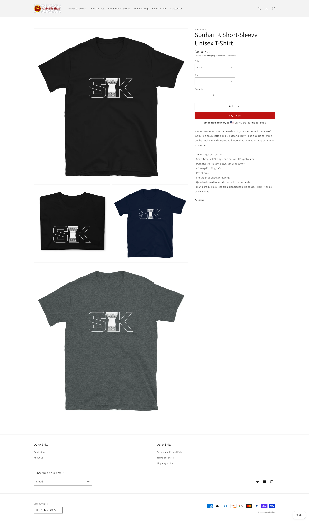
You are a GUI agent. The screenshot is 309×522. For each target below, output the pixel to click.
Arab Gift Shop (269, 512)
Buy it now (235, 115)
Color (197, 61)
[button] (259, 8)
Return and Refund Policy (170, 452)
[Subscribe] (88, 481)
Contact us (39, 452)
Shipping (211, 55)
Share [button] (201, 199)
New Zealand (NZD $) (46, 510)
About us (38, 457)
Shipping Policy (165, 463)
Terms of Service (165, 457)
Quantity (199, 89)
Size (196, 75)
